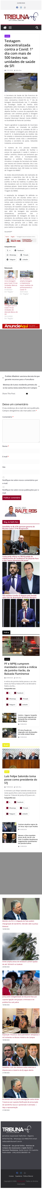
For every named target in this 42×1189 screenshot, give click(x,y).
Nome (5, 446)
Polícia (7, 659)
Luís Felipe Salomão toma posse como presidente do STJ (20, 779)
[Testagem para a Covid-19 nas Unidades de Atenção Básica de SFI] (11, 300)
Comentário (7, 417)
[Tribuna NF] (5, 27)
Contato (11, 1176)
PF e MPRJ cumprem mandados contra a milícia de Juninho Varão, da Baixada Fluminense (20, 668)
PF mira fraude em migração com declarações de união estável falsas (27, 732)
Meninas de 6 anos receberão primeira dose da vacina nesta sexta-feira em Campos (20, 386)
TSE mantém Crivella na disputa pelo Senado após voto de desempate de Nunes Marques (19, 596)
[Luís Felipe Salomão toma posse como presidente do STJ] (21, 758)
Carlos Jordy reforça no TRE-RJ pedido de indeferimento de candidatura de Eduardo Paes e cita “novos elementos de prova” (20, 558)
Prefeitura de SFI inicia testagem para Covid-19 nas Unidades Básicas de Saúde (11, 283)
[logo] (16, 1127)
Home (7, 236)
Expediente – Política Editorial (24, 1176)
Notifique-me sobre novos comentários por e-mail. (20, 481)
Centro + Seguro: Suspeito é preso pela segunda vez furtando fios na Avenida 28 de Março (27, 718)
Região (7, 36)
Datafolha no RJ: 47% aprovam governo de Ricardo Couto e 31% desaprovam (18, 527)
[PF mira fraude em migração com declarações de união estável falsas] (9, 734)
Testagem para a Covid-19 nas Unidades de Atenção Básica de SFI (11, 309)
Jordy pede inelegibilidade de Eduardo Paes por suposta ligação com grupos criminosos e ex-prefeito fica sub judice (19, 999)
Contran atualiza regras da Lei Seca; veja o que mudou (28, 825)
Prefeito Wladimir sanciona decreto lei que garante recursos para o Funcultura (22, 378)
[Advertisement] (21, 350)
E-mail (5, 456)
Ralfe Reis (19, 70)
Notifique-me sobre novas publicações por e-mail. (20, 491)
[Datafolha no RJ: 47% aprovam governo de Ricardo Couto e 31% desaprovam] (21, 531)
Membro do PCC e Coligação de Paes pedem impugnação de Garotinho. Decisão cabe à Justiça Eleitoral (20, 923)
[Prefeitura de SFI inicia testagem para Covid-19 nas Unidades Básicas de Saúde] (11, 274)
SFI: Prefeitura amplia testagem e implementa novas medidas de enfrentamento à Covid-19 (26, 284)
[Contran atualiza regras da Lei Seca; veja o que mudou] (9, 827)
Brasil (7, 772)
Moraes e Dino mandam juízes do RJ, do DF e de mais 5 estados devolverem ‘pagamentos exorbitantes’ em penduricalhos (28, 839)
